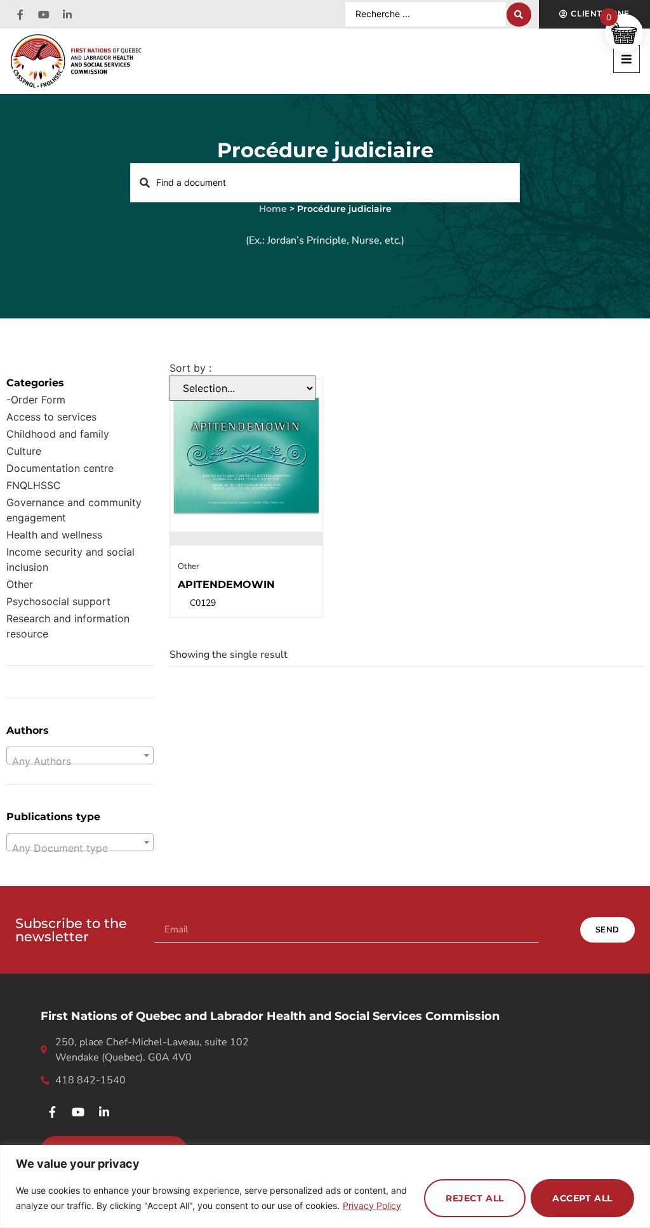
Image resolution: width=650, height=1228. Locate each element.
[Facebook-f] (20, 14)
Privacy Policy (372, 1205)
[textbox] (80, 761)
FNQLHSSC (33, 485)
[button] (626, 59)
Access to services (51, 416)
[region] (325, 1186)
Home (273, 209)
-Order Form (35, 399)
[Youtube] (44, 14)
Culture (23, 451)
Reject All (475, 1198)
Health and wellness (54, 534)
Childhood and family (57, 434)
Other (19, 584)
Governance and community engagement (74, 510)
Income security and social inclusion (70, 559)
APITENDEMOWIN (226, 584)
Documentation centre (60, 468)
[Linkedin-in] (67, 14)
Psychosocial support (58, 601)
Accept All (582, 1198)
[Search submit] (519, 15)
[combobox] (80, 755)
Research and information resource (67, 626)
